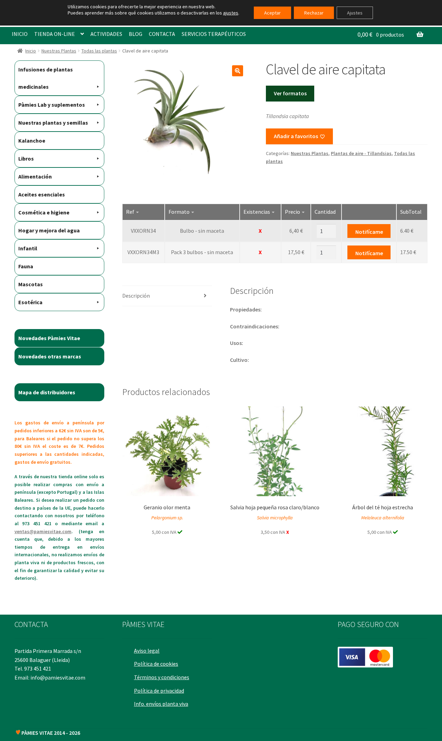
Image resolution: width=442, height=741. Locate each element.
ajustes (230, 13)
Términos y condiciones (161, 677)
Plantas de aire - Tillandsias (361, 153)
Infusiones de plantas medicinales (45, 78)
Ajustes (355, 13)
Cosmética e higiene (43, 212)
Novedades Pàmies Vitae (49, 338)
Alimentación (35, 176)
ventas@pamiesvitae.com (43, 531)
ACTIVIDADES (106, 33)
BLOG (135, 33)
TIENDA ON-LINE (54, 33)
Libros (26, 158)
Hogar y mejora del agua (49, 230)
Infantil (27, 248)
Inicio (30, 51)
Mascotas (30, 284)
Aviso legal (147, 650)
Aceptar (272, 13)
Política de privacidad (159, 690)
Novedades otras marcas (49, 356)
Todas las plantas (99, 51)
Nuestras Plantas (58, 51)
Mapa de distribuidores (46, 392)
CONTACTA (162, 33)
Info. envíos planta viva (161, 703)
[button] (237, 70)
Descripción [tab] (136, 295)
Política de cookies (156, 663)
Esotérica (30, 302)
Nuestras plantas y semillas (53, 122)
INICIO (20, 33)
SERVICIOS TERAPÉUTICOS (214, 33)
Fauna (25, 266)
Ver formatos (290, 93)
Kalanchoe (31, 140)
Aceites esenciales (41, 194)
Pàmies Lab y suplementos (51, 104)
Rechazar (314, 13)
